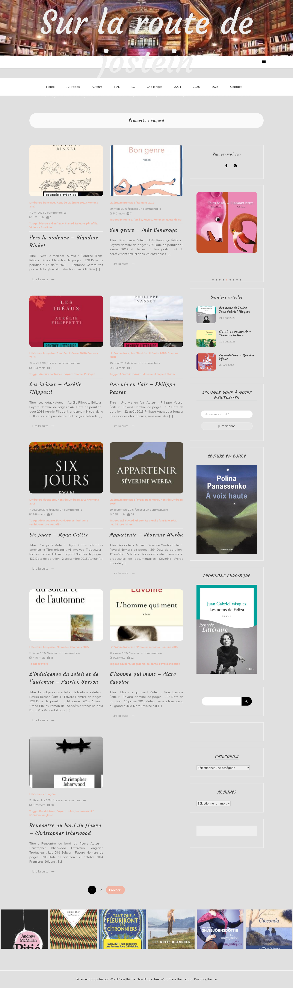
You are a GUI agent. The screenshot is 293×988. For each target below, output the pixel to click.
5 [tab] (226, 280)
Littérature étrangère (42, 499)
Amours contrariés (50, 374)
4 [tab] (223, 280)
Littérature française (42, 202)
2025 (196, 87)
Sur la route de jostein (146, 42)
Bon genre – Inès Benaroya (143, 230)
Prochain (115, 890)
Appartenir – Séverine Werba (146, 535)
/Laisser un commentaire (144, 209)
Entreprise (125, 219)
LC (133, 87)
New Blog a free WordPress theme (161, 979)
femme (78, 374)
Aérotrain (125, 374)
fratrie (70, 811)
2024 (177, 87)
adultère (124, 663)
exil (121, 520)
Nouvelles (63, 647)
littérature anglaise (41, 815)
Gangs (70, 520)
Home (50, 87)
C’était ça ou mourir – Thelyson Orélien (235, 333)
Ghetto (139, 520)
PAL (117, 87)
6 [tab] (230, 280)
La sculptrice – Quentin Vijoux (236, 357)
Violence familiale (40, 227)
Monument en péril (154, 374)
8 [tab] (237, 280)
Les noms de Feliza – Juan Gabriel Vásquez (234, 309)
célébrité (152, 663)
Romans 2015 (80, 647)
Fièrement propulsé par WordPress (100, 979)
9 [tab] (240, 280)
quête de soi (174, 219)
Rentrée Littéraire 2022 (71, 202)
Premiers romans (148, 499)
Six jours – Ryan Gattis (58, 535)
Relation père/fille (86, 223)
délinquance (47, 520)
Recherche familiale (157, 520)
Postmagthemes (206, 979)
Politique (89, 374)
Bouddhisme (47, 811)
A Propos (73, 87)
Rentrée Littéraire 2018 (71, 353)
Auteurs (97, 87)
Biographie (138, 663)
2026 (214, 87)
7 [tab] (233, 280)
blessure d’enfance (51, 223)
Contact (236, 87)
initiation (174, 663)
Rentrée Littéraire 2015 (72, 499)
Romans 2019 (145, 202)
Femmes (159, 219)
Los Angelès (53, 524)
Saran (171, 374)
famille (138, 219)
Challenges (154, 87)
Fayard (69, 223)
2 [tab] (216, 280)
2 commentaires (55, 213)
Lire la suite (40, 279)
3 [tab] (220, 280)
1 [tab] (213, 280)
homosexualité (85, 811)
